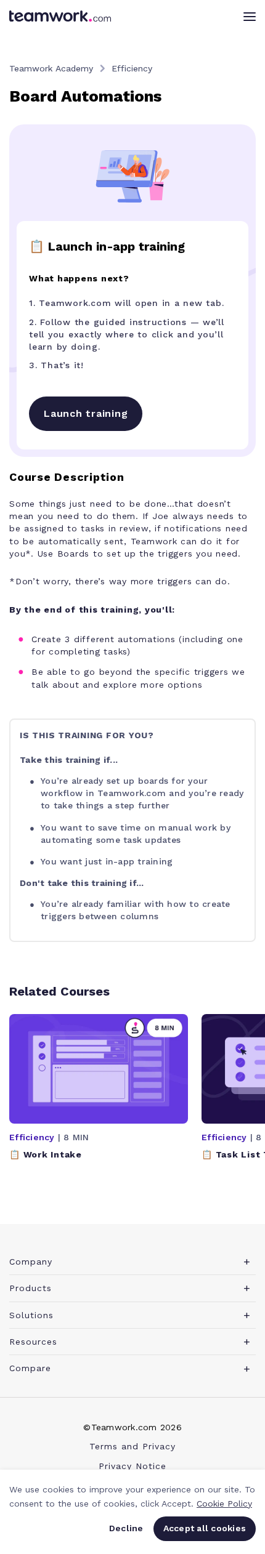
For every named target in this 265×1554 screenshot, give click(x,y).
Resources (33, 1342)
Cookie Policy (224, 1503)
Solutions (31, 1315)
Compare (30, 1368)
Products (30, 1288)
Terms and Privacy (132, 1446)
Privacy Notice (132, 1466)
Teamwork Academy (51, 68)
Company (30, 1261)
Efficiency (132, 68)
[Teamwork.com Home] (60, 16)
